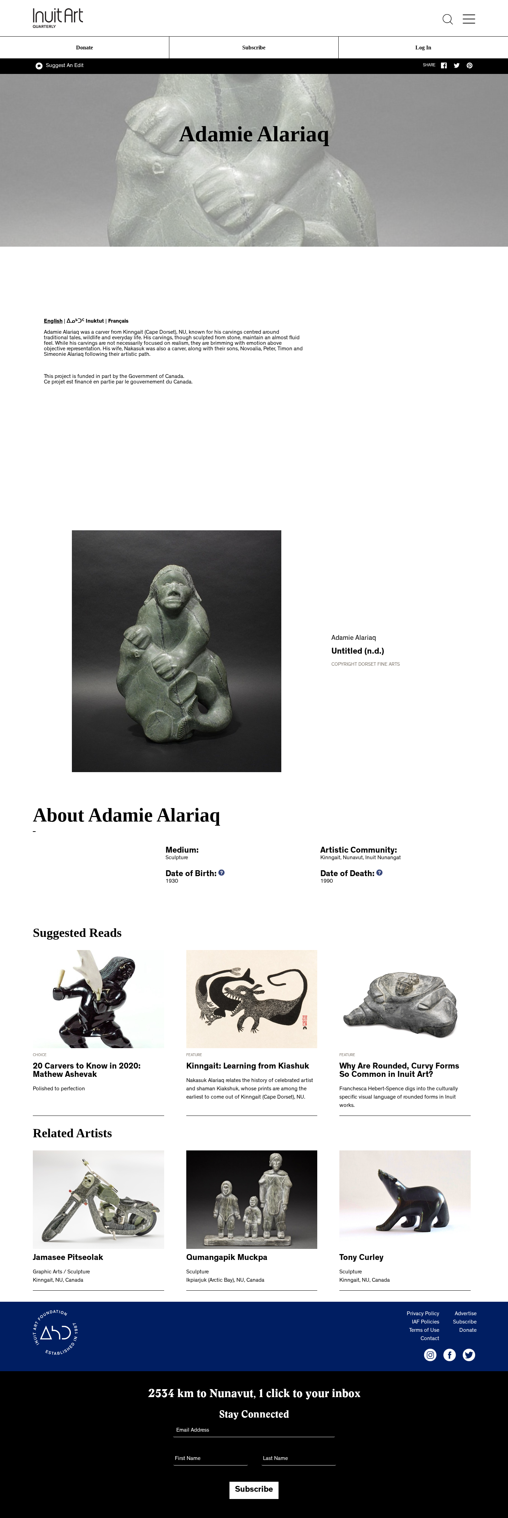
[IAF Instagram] (430, 1355)
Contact (430, 1339)
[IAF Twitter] (469, 1355)
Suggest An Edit (65, 66)
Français (118, 321)
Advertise (466, 1314)
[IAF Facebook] (449, 1355)
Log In (423, 47)
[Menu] (469, 19)
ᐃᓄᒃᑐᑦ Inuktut (85, 321)
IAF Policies (425, 1322)
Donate (85, 47)
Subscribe (254, 47)
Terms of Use (424, 1331)
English (53, 321)
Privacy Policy (423, 1314)
